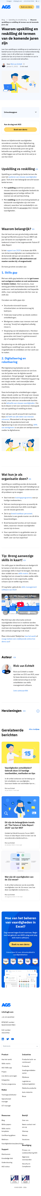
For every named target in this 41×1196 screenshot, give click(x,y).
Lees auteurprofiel (20, 690)
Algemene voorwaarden (27, 1158)
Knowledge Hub (7, 1158)
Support (5, 1149)
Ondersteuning (7, 1162)
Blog (3, 20)
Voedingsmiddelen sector (28, 1071)
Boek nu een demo (20, 944)
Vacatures (25, 1139)
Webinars (5, 1139)
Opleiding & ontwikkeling (18, 20)
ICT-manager (6, 1106)
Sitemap (25, 1131)
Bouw (24, 1096)
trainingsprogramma (23, 497)
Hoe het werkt (7, 1059)
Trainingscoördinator (9, 1095)
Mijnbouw (25, 1077)
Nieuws (24, 1135)
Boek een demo (26, 7)
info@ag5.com (17, 1)
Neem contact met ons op (29, 1125)
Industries (26, 1054)
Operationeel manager (6, 1100)
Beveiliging (26, 1145)
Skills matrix (6, 1063)
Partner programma (9, 1084)
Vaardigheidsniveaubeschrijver (10, 1144)
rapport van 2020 (14, 250)
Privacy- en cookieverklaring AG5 (29, 1151)
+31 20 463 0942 (29, 1)
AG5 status (6, 1167)
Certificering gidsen (8, 1135)
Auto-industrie (27, 1092)
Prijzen (4, 1072)
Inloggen (9, 1)
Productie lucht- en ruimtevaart (29, 1060)
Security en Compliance (26, 1165)
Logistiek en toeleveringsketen (28, 1082)
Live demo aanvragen (9, 1076)
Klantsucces (6, 1154)
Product (5, 1054)
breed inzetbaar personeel (21, 513)
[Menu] (37, 7)
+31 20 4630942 (8, 1017)
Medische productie (29, 1088)
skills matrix (23, 573)
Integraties (6, 1080)
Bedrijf (25, 1115)
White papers (6, 1124)
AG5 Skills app (7, 1068)
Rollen (4, 1090)
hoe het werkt (30, 636)
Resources (6, 1115)
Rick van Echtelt (16, 64)
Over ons (25, 1120)
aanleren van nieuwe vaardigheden (23, 177)
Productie (25, 1066)
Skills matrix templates (6, 1129)
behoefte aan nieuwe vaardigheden (20, 403)
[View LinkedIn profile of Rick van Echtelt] (3, 671)
